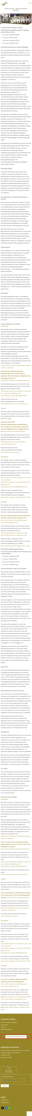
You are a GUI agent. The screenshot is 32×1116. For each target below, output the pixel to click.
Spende (5, 1085)
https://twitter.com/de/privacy (10, 452)
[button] (2, 1108)
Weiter (31, 20)
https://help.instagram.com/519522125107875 (15, 482)
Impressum (4, 1100)
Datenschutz (5, 1102)
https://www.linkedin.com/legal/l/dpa (12, 533)
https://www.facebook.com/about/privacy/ (14, 404)
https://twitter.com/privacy (9, 916)
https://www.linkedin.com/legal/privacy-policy (15, 546)
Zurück (1, 20)
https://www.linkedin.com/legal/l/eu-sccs (14, 535)
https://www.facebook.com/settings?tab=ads (15, 380)
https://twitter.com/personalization (14, 431)
